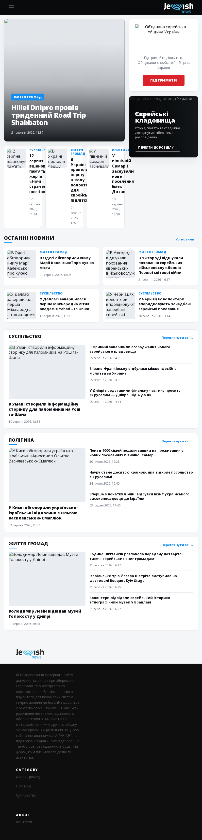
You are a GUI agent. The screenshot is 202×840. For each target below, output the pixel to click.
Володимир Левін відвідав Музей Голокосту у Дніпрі (45, 613)
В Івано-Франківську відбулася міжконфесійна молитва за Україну (133, 370)
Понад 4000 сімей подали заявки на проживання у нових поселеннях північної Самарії (136, 452)
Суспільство (26, 795)
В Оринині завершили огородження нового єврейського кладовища (129, 349)
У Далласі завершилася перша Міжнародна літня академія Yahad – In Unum (64, 303)
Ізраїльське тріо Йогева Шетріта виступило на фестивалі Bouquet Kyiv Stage (133, 578)
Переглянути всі (177, 338)
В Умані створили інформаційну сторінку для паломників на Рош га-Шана (44, 409)
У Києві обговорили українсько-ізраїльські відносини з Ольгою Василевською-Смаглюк (43, 512)
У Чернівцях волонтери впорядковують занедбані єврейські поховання (164, 303)
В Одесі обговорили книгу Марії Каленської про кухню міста (67, 262)
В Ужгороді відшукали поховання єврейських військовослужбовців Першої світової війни (160, 265)
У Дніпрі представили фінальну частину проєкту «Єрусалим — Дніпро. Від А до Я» (135, 392)
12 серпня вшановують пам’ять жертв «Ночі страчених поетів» (42, 173)
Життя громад (28, 776)
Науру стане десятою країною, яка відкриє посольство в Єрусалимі (141, 474)
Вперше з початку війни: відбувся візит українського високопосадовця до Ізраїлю (139, 496)
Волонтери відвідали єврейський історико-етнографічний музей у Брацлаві (130, 599)
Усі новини (186, 239)
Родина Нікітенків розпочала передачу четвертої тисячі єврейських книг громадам (136, 556)
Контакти (24, 822)
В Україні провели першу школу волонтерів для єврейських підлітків (83, 180)
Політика (23, 786)
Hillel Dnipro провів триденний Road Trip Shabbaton (48, 115)
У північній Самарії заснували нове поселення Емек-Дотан (123, 173)
